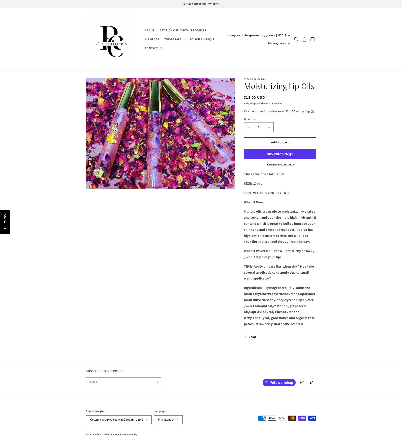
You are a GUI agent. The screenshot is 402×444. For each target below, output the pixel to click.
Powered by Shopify (126, 434)
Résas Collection (104, 434)
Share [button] (253, 337)
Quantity (249, 119)
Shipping (249, 103)
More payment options (280, 164)
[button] (174, 39)
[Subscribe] (156, 382)
